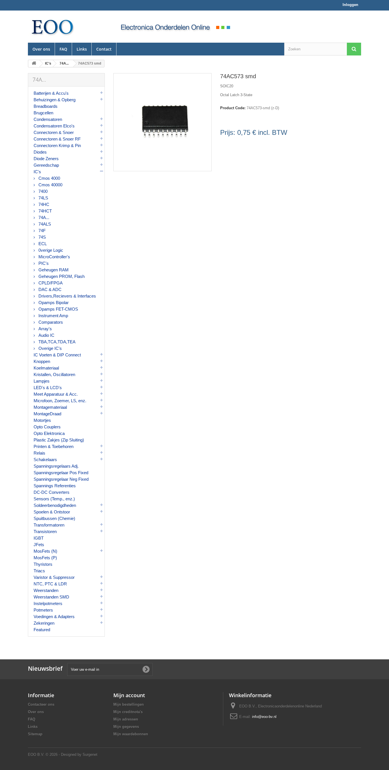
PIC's (43, 263)
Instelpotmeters (48, 603)
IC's (37, 171)
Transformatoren (49, 525)
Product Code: (232, 108)
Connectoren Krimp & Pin (57, 145)
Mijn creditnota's (128, 712)
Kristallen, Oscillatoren (54, 374)
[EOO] (66, 26)
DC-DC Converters (51, 492)
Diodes (40, 152)
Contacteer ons (41, 704)
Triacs (39, 570)
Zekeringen (44, 623)
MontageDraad (47, 413)
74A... (43, 217)
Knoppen (42, 361)
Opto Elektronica (49, 433)
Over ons (41, 49)
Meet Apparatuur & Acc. (56, 394)
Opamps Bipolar (53, 302)
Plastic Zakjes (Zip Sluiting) (59, 439)
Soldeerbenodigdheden (55, 505)
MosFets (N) (45, 551)
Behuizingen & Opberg (54, 99)
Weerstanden (46, 590)
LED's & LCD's (48, 387)
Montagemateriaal (50, 407)
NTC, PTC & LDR (50, 583)
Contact (104, 49)
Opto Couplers (47, 426)
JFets (39, 544)
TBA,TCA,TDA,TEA (56, 341)
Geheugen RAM (53, 269)
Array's (44, 328)
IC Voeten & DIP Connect (57, 354)
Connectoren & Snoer (54, 132)
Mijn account (129, 695)
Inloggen (350, 5)
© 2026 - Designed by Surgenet (71, 754)
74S (41, 237)
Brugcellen (43, 112)
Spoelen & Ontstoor (52, 511)
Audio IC (45, 335)
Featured (42, 629)
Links (82, 49)
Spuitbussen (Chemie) (54, 518)
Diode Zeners (46, 158)
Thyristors (43, 564)
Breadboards (46, 106)
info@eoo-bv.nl (264, 717)
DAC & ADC (49, 289)
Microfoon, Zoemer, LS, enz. (60, 400)
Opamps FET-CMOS (57, 309)
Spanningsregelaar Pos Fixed (61, 472)
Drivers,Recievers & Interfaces (66, 296)
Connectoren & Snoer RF (57, 139)
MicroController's (53, 256)
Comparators (50, 322)
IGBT (39, 538)
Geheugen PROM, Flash (61, 276)
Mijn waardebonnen (130, 734)
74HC (43, 204)
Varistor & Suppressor (54, 577)
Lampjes (42, 381)
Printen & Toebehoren (53, 446)
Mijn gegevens (126, 726)
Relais (39, 453)
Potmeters (43, 610)
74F (41, 230)
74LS (42, 197)
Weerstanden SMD (51, 596)
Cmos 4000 (48, 178)
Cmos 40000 (49, 184)
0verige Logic (50, 250)
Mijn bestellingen (128, 704)
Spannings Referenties (55, 485)
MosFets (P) (45, 557)
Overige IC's (49, 348)
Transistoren (45, 531)
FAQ (63, 49)
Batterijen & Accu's (51, 93)
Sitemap (35, 734)
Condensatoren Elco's (54, 125)
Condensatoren (48, 119)
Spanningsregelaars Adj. (56, 466)
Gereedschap (46, 165)
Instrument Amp (52, 315)
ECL (42, 243)
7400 (42, 191)
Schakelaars (45, 459)
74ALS (44, 224)
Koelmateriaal (46, 368)
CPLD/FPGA (50, 282)
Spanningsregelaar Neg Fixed (61, 479)
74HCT (44, 211)
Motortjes (42, 420)
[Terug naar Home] (33, 63)
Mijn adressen (125, 719)
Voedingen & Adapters (54, 616)
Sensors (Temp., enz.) (54, 498)
